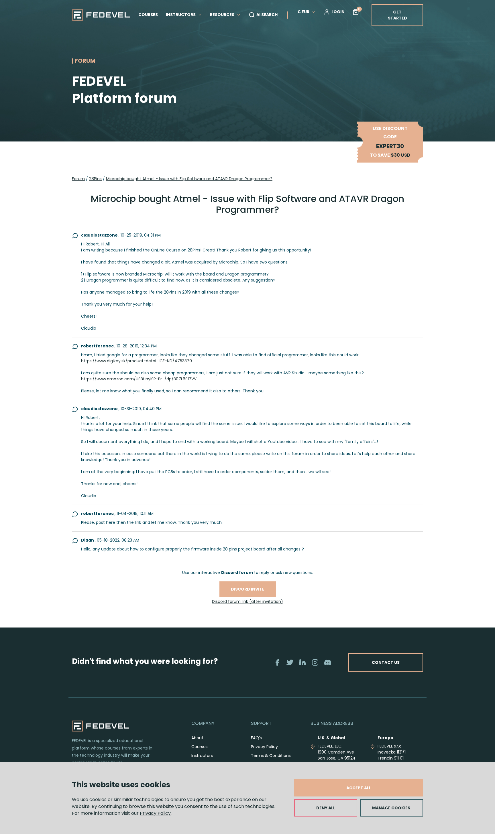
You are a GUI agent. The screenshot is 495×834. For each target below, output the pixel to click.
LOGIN (338, 12)
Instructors (202, 755)
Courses (199, 747)
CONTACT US (386, 662)
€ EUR (303, 12)
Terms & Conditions (271, 755)
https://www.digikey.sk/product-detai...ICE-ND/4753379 (136, 361)
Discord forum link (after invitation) (247, 601)
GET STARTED (397, 15)
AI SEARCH (267, 14)
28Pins (95, 179)
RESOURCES (222, 14)
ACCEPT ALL (358, 788)
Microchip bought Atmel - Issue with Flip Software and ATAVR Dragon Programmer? (189, 179)
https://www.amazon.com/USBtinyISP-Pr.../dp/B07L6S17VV (139, 379)
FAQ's (256, 738)
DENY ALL (325, 808)
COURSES (148, 14)
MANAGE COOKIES (391, 808)
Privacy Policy (155, 813)
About (197, 738)
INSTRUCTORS (181, 14)
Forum (78, 179)
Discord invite (247, 589)
